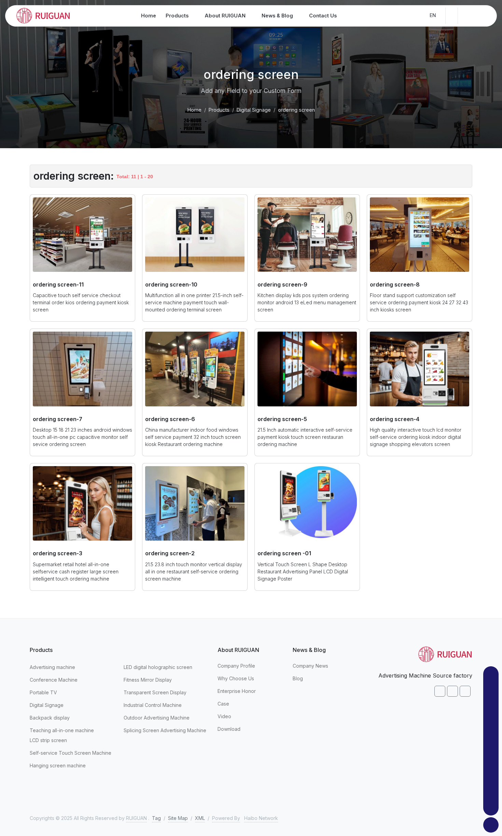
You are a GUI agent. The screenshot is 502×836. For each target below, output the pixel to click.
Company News (310, 666)
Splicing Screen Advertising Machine (165, 730)
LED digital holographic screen (158, 667)
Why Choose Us (236, 678)
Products (219, 110)
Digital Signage (254, 110)
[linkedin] (452, 691)
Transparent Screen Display (155, 692)
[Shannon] (491, 724)
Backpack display (50, 718)
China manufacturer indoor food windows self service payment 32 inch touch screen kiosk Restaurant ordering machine (193, 437)
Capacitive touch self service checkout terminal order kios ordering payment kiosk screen (81, 302)
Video (224, 716)
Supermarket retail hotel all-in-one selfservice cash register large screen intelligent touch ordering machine (75, 571)
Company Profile (236, 666)
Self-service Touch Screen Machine (70, 753)
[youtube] (465, 691)
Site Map (178, 818)
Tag (156, 818)
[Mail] (491, 774)
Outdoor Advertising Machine (157, 718)
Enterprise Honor (237, 691)
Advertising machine (52, 667)
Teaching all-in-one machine (62, 730)
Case (223, 704)
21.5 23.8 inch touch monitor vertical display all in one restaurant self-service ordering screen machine (193, 571)
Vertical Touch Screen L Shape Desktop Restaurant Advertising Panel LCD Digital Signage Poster (302, 571)
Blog (298, 678)
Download (229, 729)
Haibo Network (261, 818)
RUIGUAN (136, 818)
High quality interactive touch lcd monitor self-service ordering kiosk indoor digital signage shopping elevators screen (415, 437)
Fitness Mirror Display (148, 680)
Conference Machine (54, 680)
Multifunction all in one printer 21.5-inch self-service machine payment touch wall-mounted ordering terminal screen (194, 302)
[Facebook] (439, 691)
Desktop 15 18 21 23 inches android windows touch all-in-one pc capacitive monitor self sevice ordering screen (82, 437)
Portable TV (43, 692)
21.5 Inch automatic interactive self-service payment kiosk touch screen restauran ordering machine (304, 437)
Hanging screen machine (58, 765)
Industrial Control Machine (153, 705)
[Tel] (491, 791)
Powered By (226, 818)
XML (200, 818)
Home (194, 110)
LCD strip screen (48, 740)
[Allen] (491, 690)
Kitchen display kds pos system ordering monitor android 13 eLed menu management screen (306, 302)
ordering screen (296, 110)
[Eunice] (491, 757)
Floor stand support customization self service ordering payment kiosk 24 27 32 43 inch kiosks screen (419, 302)
